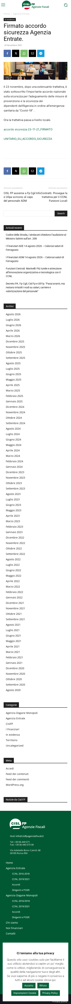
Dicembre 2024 (15, 406)
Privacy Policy (50, 992)
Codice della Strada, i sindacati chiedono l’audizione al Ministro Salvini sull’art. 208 (36, 236)
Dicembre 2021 (15, 603)
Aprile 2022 (13, 581)
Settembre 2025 (15, 357)
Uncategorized (14, 745)
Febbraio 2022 (14, 592)
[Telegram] (40, 53)
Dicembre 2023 (15, 472)
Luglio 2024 (13, 434)
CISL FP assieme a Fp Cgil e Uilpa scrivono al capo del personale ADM (20, 197)
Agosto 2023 (13, 494)
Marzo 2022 (13, 586)
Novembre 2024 (15, 412)
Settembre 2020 (15, 684)
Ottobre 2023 (14, 483)
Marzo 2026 (13, 336)
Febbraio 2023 (14, 526)
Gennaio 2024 (14, 466)
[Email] (32, 53)
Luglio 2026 (13, 319)
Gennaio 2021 (14, 662)
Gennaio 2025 (14, 401)
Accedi (10, 768)
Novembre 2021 (15, 608)
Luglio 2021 (13, 630)
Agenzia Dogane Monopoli (22, 713)
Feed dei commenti (17, 779)
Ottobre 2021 (14, 613)
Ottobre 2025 (14, 352)
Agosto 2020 (13, 690)
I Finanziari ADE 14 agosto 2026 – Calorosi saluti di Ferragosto (34, 248)
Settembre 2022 (15, 554)
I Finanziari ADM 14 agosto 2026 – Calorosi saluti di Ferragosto (35, 259)
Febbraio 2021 (14, 657)
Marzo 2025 (13, 390)
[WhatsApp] (24, 53)
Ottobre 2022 (14, 548)
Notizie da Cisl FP (15, 799)
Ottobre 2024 (14, 417)
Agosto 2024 (13, 428)
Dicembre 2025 (15, 341)
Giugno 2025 (13, 374)
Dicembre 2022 (15, 537)
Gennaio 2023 (14, 532)
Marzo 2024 (13, 456)
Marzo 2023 (13, 521)
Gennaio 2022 (14, 597)
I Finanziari (12, 729)
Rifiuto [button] (43, 985)
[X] (15, 53)
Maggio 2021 (13, 641)
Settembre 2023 (15, 488)
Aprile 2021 (13, 646)
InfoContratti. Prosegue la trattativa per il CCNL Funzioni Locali (51, 197)
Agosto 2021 (13, 624)
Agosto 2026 (13, 314)
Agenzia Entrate (21, 13)
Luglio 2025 (13, 368)
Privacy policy (59, 1001)
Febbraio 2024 (14, 461)
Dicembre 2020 (15, 668)
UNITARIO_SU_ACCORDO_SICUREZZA (28, 139)
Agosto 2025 (13, 363)
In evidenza (10, 19)
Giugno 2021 (13, 635)
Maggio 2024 (13, 445)
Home (7, 13)
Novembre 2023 (15, 477)
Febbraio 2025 (14, 396)
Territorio (11, 740)
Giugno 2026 (13, 325)
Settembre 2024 (15, 423)
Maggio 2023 (13, 510)
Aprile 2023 (13, 515)
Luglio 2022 (13, 564)
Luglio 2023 (13, 499)
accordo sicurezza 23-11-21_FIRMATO (28, 129)
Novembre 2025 (15, 347)
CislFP (9, 723)
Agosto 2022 (13, 559)
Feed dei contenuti (17, 774)
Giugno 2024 (13, 439)
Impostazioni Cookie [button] (24, 992)
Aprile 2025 (13, 385)
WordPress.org (15, 784)
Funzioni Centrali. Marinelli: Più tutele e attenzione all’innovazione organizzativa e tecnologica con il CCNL (34, 272)
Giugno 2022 (13, 570)
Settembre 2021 (15, 619)
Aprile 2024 (13, 450)
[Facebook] (7, 53)
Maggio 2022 (13, 575)
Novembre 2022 (15, 543)
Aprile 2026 (13, 330)
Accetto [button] (28, 985)
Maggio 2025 (13, 379)
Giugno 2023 (13, 505)
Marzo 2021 (13, 652)
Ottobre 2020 (14, 679)
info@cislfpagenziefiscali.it (30, 836)
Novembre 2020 (15, 673)
